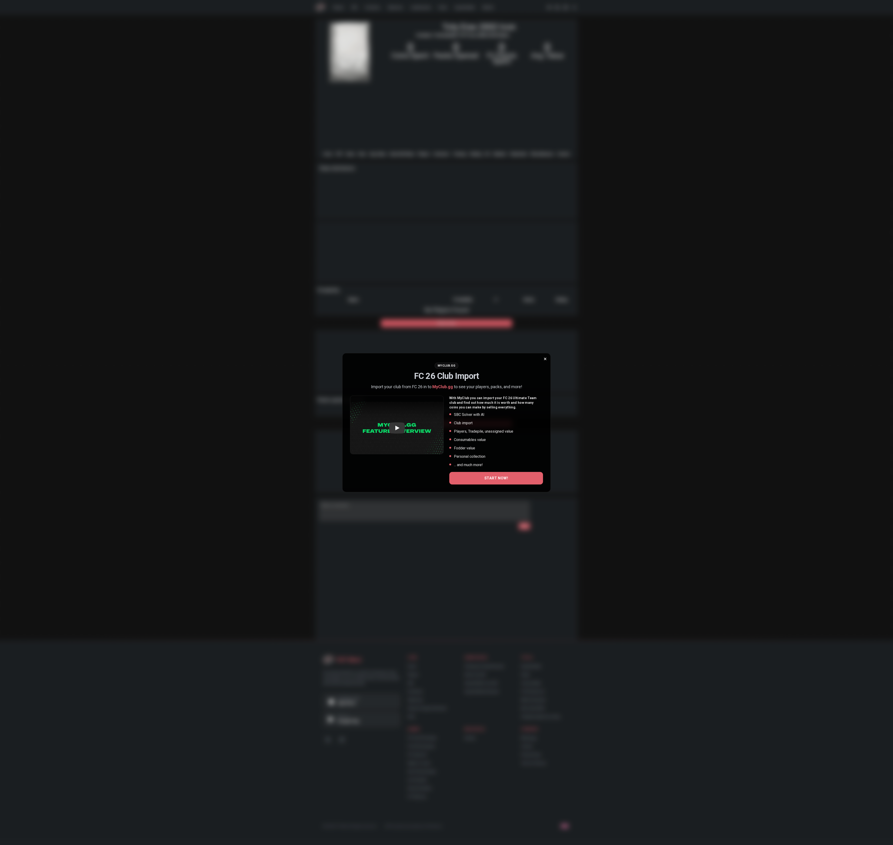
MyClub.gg (442, 386)
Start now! (496, 478)
